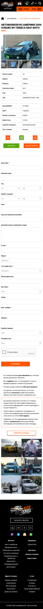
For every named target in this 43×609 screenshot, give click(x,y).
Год (2, 184)
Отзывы (32, 583)
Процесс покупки (32, 554)
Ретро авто (11, 589)
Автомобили (11, 18)
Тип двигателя (6, 338)
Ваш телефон (6, 307)
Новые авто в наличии (11, 550)
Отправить (15, 364)
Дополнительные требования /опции (14, 225)
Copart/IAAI (32, 544)
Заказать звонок (21, 520)
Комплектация (6, 173)
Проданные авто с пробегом (11, 557)
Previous (5, 47)
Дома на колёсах (11, 592)
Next (38, 47)
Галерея (32, 592)
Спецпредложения (11, 564)
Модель (4, 318)
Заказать (11, 146)
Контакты (32, 586)
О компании (31, 580)
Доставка (5, 287)
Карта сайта (32, 558)
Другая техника (11, 576)
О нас (32, 576)
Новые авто (11, 561)
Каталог (11, 540)
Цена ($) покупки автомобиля (11, 215)
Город (3, 297)
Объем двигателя (7, 276)
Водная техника (11, 580)
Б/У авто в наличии (11, 553)
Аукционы (32, 540)
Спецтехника (11, 583)
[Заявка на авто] (20, 3)
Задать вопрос (31, 146)
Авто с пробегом (11, 544)
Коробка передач (7, 328)
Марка (4, 256)
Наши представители (32, 589)
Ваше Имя (5, 163)
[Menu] (20, 9)
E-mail (4, 245)
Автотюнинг (11, 567)
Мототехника (11, 586)
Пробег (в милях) (7, 194)
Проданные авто (11, 547)
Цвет (3, 204)
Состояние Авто (7, 266)
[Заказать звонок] (27, 3)
